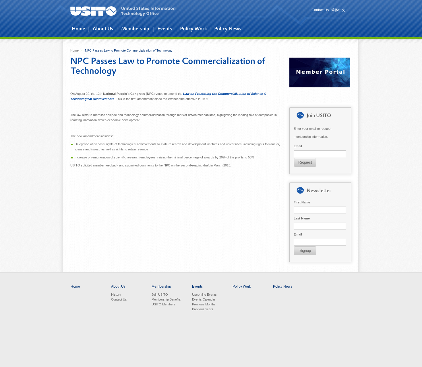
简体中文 (338, 10)
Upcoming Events (204, 294)
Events (197, 286)
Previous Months (204, 304)
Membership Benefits (166, 299)
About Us (118, 286)
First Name (302, 202)
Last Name (302, 218)
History (116, 294)
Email (298, 146)
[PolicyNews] (229, 29)
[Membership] (136, 29)
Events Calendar (203, 299)
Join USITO (160, 294)
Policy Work (242, 286)
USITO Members (163, 304)
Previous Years (202, 309)
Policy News (282, 286)
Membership (161, 286)
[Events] (166, 29)
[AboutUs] (104, 29)
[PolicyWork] (194, 29)
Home (74, 50)
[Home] (79, 29)
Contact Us (320, 10)
